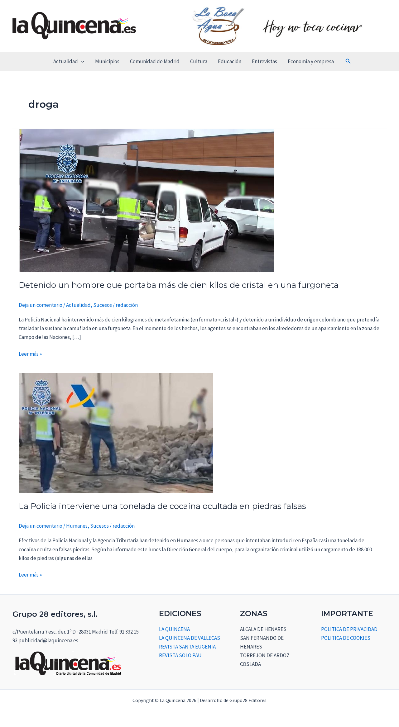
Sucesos (102, 305)
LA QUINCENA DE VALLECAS (189, 637)
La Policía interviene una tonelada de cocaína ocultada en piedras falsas (162, 506)
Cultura (198, 61)
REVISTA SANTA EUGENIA (187, 646)
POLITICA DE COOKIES (345, 637)
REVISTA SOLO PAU (180, 655)
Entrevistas (264, 61)
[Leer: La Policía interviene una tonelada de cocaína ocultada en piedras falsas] (116, 433)
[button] (81, 61)
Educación (229, 61)
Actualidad (65, 61)
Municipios (107, 61)
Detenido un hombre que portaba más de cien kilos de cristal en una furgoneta (179, 285)
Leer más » (30, 353)
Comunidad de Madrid (155, 61)
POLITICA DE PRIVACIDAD (349, 629)
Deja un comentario (40, 305)
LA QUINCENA (174, 629)
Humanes (77, 525)
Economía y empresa (311, 61)
